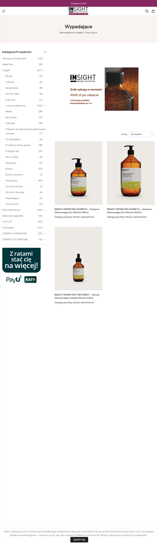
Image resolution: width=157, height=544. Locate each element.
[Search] (147, 11)
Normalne (11, 117)
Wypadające (12, 198)
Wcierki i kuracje (14, 192)
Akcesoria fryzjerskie (14, 58)
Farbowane (11, 87)
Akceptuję (79, 539)
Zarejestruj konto (78, 3)
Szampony (11, 180)
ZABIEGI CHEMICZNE (14, 233)
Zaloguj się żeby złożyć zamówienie (74, 216)
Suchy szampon (14, 174)
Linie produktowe (15, 105)
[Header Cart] (153, 11)
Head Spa (7, 64)
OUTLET (7, 221)
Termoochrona (14, 186)
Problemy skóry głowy (18, 145)
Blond (8, 76)
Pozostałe (8, 227)
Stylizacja (10, 162)
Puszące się (12, 151)
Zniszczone (12, 203)
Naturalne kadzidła (12, 215)
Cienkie (9, 81)
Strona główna (67, 32)
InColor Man (12, 93)
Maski (8, 111)
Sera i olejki (11, 156)
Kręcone (10, 99)
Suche (9, 168)
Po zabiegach (13, 139)
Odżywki (10, 123)
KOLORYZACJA (11, 209)
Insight (79, 32)
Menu (3, 11)
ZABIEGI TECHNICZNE (15, 239)
